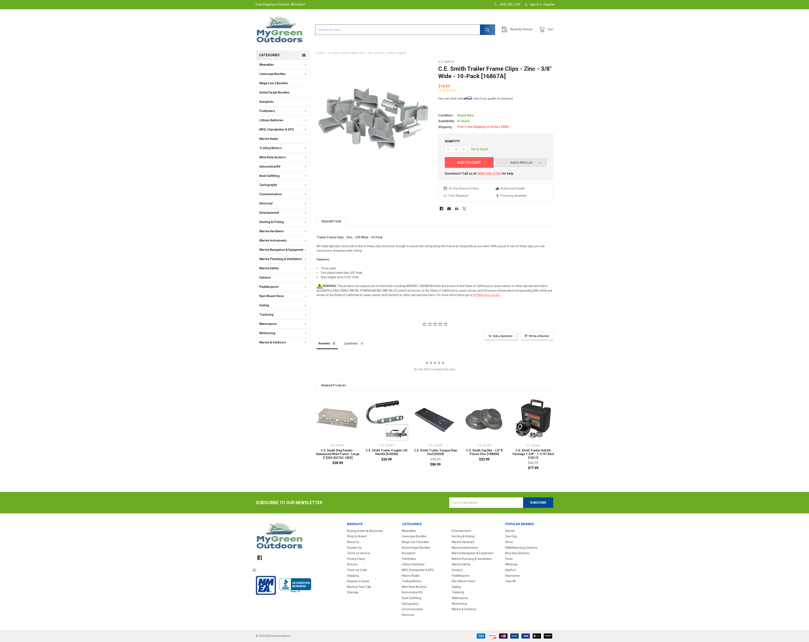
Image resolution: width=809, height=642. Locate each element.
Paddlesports (269, 286)
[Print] (456, 208)
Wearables (266, 64)
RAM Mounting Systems (521, 547)
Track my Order (357, 570)
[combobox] (405, 29)
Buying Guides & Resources (365, 531)
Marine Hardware (271, 231)
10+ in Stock (479, 149)
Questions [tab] (351, 343)
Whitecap (511, 564)
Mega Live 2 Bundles (273, 83)
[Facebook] (441, 208)
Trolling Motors (270, 148)
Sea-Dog (511, 536)
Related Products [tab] (333, 385)
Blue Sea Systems (517, 553)
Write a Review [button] (539, 336)
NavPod (510, 570)
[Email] (449, 208)
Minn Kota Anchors (272, 157)
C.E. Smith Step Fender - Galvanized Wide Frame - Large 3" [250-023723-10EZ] (337, 454)
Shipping (353, 575)
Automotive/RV (269, 166)
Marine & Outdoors (272, 342)
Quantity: (453, 141)
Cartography (268, 185)
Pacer (509, 559)
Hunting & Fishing (271, 222)
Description (331, 221)
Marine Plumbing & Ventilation (280, 259)
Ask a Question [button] (503, 336)
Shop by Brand (356, 536)
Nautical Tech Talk (359, 587)
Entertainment (269, 212)
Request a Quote (358, 581)
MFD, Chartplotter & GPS (276, 129)
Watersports (268, 324)
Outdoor (265, 277)
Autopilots (266, 101)
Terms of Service (358, 553)
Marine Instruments (273, 240)
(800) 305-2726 (489, 173)
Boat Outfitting (269, 176)
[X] (464, 208)
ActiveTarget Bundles (274, 92)
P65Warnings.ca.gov (486, 295)
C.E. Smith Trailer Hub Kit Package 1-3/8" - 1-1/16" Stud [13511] (533, 454)
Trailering (266, 314)
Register (549, 4)
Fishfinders (267, 111)
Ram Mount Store (271, 296)
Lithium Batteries (271, 120)
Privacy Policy (356, 559)
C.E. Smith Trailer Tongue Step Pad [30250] (435, 452)
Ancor (509, 542)
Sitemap (352, 592)
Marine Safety (269, 268)
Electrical (266, 203)
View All (510, 581)
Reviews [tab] (324, 343)
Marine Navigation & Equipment (281, 249)
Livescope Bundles (272, 74)
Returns (352, 564)
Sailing (264, 305)
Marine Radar (268, 138)
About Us (353, 542)
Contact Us (354, 547)
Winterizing (267, 333)
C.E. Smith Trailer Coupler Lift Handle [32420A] (386, 452)
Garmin (510, 531)
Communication (270, 194)
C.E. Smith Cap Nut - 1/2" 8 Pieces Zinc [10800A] (484, 452)
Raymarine (512, 575)
